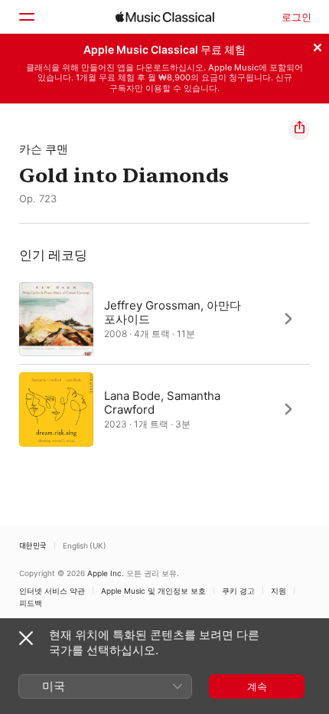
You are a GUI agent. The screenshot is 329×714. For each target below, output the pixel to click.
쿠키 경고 (238, 590)
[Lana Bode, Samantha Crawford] (164, 409)
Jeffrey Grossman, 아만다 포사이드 (172, 311)
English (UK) (84, 545)
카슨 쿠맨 (43, 149)
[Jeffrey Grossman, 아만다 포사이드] (164, 318)
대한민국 (33, 545)
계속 (257, 686)
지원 (278, 590)
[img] (165, 16)
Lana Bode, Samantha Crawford (162, 402)
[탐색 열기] (26, 17)
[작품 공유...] (299, 129)
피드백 (30, 603)
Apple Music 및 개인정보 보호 (153, 590)
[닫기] (317, 45)
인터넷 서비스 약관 (52, 590)
